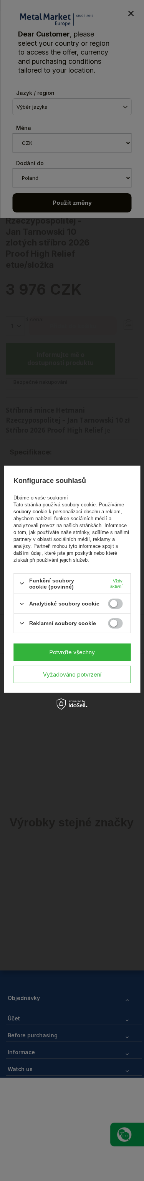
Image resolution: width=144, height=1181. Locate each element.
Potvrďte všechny (72, 652)
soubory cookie (31, 511)
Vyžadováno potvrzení (72, 674)
